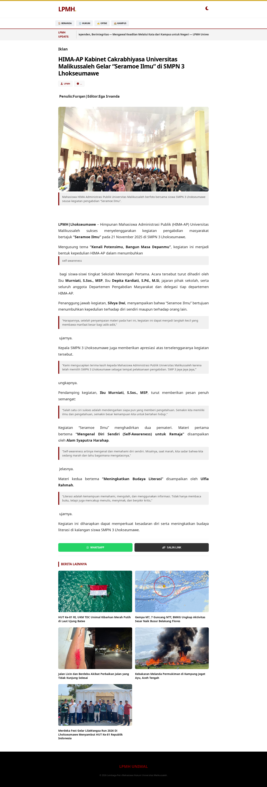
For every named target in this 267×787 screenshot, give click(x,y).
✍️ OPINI (102, 23)
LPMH (67, 9)
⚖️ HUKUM (84, 23)
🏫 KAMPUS (120, 23)
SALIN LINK (174, 547)
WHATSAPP (97, 547)
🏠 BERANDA (65, 23)
